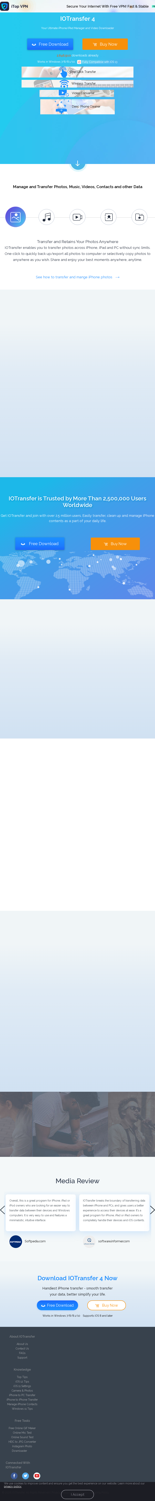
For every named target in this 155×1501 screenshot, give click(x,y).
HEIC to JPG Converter (22, 1441)
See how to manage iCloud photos (93, 967)
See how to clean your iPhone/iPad (93, 794)
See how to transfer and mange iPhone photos (74, 277)
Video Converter (83, 93)
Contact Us (22, 1348)
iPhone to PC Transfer (22, 1395)
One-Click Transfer (82, 72)
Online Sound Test (22, 1437)
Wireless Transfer (83, 83)
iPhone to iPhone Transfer (22, 1399)
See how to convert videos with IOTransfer (93, 649)
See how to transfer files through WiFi (93, 353)
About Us (22, 1344)
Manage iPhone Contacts (22, 1404)
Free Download (53, 44)
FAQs (22, 1353)
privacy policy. (13, 1486)
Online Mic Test (22, 1432)
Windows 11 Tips (22, 1408)
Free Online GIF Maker (22, 1428)
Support (22, 1357)
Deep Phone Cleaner (85, 106)
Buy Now (108, 44)
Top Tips (22, 1377)
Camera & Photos (22, 1390)
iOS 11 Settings (22, 1386)
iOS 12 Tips (22, 1381)
